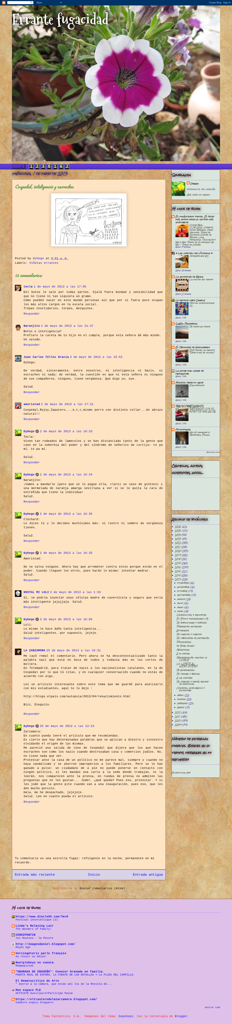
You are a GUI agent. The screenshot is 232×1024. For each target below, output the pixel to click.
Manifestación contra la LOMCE (192, 658)
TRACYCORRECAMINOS (189, 406)
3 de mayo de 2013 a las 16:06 (66, 619)
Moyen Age (23, 947)
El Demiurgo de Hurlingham (192, 347)
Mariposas (183, 650)
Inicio (94, 875)
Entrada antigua (148, 875)
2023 (178, 538)
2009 (178, 724)
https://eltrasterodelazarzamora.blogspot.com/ (56, 999)
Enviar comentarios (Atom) (102, 888)
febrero (182, 703)
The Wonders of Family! (33, 929)
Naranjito (32, 326)
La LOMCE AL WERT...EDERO (187, 664)
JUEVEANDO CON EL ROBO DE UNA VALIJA (202, 410)
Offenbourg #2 (198, 256)
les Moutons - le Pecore (34, 938)
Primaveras (184, 642)
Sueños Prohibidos (186, 323)
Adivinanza (183, 630)
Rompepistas (25, 965)
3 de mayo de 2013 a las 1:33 (75, 592)
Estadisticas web (181, 773)
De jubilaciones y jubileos (192, 622)
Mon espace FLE (28, 990)
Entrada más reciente (35, 875)
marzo (182, 699)
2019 (178, 555)
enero (181, 707)
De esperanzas (185, 670)
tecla (28, 286)
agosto (181, 599)
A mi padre (183, 653)
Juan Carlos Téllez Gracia (46, 357)
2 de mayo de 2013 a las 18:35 (66, 514)
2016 (178, 567)
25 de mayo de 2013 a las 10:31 (73, 650)
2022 (178, 542)
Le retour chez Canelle (190, 300)
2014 (178, 575)
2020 (178, 551)
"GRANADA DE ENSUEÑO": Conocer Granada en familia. (60, 971)
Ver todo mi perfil (198, 194)
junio (180, 607)
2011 (178, 716)
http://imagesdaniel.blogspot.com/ (45, 944)
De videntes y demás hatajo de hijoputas (193, 682)
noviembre (183, 587)
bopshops (126, 1016)
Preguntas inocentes (189, 626)
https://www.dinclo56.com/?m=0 (42, 916)
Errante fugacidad (60, 19)
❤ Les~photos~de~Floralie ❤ (193, 253)
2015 (178, 571)
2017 (178, 563)
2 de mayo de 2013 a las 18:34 (66, 474)
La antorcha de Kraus (189, 276)
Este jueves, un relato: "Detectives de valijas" (202, 351)
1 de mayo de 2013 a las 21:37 (67, 326)
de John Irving (185, 646)
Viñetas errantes (43, 263)
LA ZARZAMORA (34, 650)
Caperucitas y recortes (191, 615)
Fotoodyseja (182, 429)
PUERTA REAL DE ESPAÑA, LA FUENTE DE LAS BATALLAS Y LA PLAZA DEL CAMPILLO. (75, 974)
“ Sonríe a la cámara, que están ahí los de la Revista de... (64, 984)
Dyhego (29, 431)
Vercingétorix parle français (41, 953)
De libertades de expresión (193, 638)
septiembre (184, 595)
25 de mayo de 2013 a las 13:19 (67, 726)
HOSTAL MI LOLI (36, 592)
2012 (178, 712)
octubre (182, 591)
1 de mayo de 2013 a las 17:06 (60, 286)
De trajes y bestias (188, 674)
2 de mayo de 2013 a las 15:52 (96, 357)
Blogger (181, 1016)
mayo (180, 611)
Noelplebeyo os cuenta (35, 962)
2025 (178, 530)
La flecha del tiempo (201, 279)
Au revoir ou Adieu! (31, 956)
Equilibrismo (196, 385)
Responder (32, 314)
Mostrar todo (213, 452)
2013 (178, 579)
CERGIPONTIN (26, 935)
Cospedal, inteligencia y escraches (190, 689)
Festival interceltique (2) (201, 304)
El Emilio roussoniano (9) (192, 618)
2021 (178, 547)
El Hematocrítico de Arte (37, 981)
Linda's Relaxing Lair (35, 926)
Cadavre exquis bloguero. (35, 1002)
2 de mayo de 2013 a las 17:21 (67, 404)
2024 (178, 534)
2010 (178, 720)
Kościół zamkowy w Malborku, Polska (199, 433)
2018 (178, 559)
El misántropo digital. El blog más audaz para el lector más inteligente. (194, 219)
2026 (178, 526)
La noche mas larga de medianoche (189, 372)
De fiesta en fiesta (199, 326)
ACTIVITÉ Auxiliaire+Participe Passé (44, 993)
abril (181, 695)
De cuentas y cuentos (189, 634)
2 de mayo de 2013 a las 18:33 (66, 431)
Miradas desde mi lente (189, 382)
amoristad (32, 404)
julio (180, 603)
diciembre (183, 583)
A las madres (184, 678)
